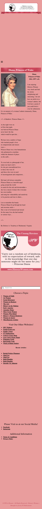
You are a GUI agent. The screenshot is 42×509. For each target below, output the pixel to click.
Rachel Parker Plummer (11, 353)
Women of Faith (8, 296)
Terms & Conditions (10, 437)
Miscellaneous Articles (10, 320)
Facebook (6, 427)
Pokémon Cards (8, 339)
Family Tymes (8, 331)
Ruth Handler (8, 359)
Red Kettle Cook (9, 341)
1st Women (7, 298)
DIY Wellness (7, 327)
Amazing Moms (8, 310)
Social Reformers (9, 300)
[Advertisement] (21, 38)
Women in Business (9, 302)
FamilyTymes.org (9, 329)
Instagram (6, 429)
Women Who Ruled (10, 314)
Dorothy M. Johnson (10, 363)
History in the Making (10, 306)
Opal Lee (6, 355)
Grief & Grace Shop (10, 335)
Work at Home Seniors (11, 343)
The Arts (6, 304)
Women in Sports (9, 318)
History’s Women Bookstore (12, 316)
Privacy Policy (8, 439)
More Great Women (10, 312)
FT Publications (8, 333)
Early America (8, 308)
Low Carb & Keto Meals (11, 337)
